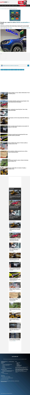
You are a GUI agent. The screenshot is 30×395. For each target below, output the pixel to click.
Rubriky (3, 5)
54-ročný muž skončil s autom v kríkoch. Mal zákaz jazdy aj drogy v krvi (15, 309)
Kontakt (16, 5)
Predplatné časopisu (23, 5)
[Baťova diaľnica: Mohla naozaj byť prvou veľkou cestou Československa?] (4, 157)
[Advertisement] (15, 82)
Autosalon (2, 69)
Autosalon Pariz (6, 69)
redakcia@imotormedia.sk (9, 368)
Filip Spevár (14, 311)
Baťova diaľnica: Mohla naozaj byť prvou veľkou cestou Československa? (17, 152)
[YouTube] (29, 7)
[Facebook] (28, 7)
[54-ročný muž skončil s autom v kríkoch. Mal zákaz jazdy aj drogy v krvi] (15, 307)
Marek (14, 231)
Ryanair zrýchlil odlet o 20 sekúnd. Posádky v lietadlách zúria (14, 319)
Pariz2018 (21, 69)
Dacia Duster (12, 69)
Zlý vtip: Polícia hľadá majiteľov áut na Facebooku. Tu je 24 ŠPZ (15, 339)
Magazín (10, 5)
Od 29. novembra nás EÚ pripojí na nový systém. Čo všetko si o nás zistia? (15, 269)
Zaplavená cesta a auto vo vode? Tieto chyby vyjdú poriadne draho (15, 330)
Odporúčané (13, 5)
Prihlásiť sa (28, 5)
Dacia (9, 69)
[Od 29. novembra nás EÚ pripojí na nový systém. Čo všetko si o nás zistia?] (4, 132)
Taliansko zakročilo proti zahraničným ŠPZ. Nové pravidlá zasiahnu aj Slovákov (18, 135)
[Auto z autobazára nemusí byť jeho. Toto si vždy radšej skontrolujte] (15, 215)
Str (23, 69)
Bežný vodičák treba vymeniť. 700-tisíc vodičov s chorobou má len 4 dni (15, 289)
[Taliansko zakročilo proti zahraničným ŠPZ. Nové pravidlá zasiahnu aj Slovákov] (15, 277)
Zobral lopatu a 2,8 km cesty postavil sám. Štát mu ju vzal (14, 259)
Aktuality (5, 5)
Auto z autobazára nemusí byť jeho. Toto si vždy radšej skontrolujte (15, 217)
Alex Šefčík (14, 291)
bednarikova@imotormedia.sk (9, 364)
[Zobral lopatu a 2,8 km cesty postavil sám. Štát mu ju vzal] (4, 124)
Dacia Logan (15, 69)
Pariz (18, 69)
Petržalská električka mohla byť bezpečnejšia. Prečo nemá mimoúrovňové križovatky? (18, 101)
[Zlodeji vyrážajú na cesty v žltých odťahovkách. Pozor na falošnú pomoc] (15, 227)
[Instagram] (19, 5)
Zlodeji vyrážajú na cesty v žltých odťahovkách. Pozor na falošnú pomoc (15, 197)
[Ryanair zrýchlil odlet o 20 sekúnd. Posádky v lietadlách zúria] (4, 174)
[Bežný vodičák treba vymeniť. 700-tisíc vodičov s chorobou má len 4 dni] (4, 149)
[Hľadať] (0, 5)
